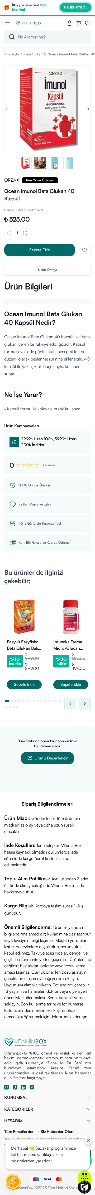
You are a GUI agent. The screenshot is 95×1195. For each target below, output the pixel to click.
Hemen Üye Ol (75, 7)
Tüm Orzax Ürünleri (40, 180)
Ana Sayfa (11, 54)
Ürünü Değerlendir (51, 758)
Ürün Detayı (47, 269)
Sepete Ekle (39, 249)
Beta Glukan (33, 54)
